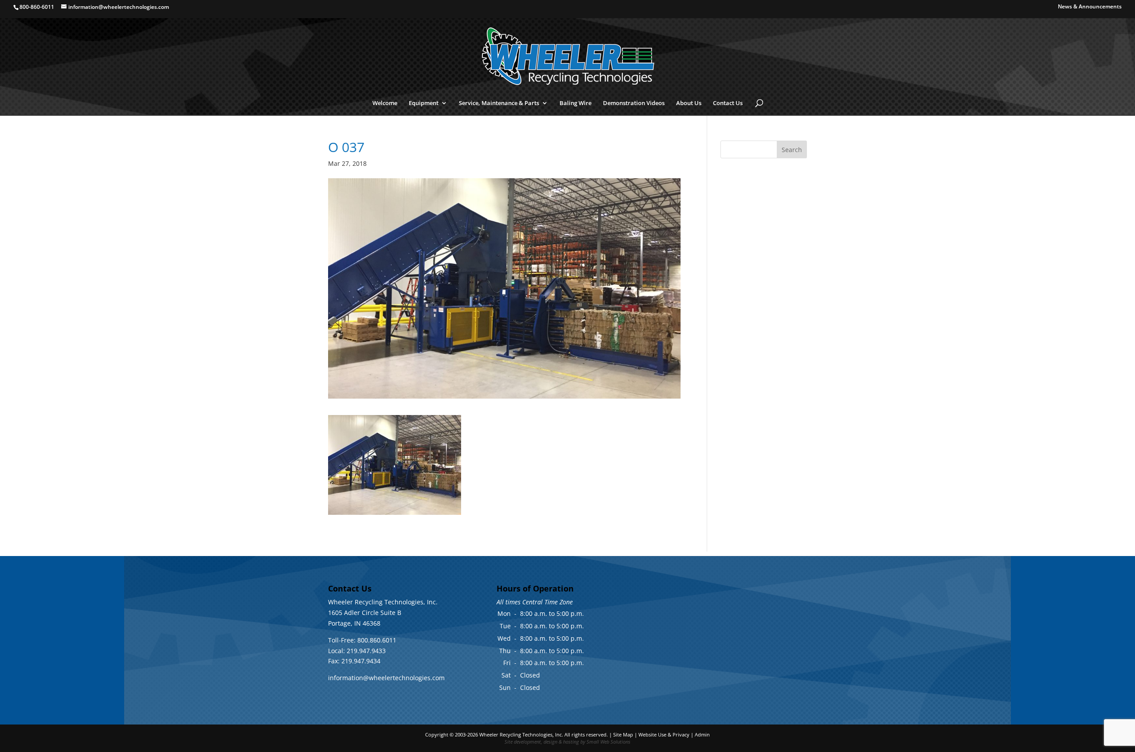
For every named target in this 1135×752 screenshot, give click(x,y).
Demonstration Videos (634, 103)
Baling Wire (575, 103)
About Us (688, 103)
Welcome (384, 103)
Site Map (623, 734)
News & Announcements (1090, 7)
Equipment (423, 103)
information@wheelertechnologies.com (386, 678)
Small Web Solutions (608, 741)
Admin (702, 734)
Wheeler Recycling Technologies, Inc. (521, 734)
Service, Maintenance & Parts (499, 103)
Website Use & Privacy (663, 734)
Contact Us (728, 103)
